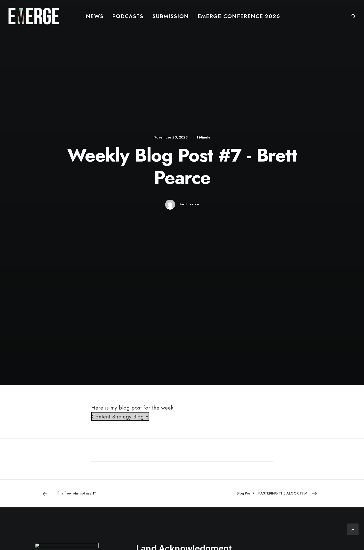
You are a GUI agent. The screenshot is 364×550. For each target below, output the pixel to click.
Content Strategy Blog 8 (120, 416)
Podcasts (128, 16)
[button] (353, 16)
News (94, 16)
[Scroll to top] (353, 528)
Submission (170, 16)
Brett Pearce (189, 204)
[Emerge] (33, 16)
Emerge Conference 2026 (239, 16)
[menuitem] (94, 16)
